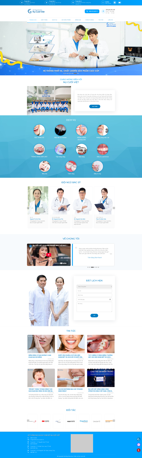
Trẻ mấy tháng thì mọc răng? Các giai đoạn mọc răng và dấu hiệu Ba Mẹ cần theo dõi (40, 390)
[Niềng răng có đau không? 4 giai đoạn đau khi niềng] (41, 344)
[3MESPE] (32, 421)
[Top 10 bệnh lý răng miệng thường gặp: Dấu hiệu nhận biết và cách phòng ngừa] (101, 344)
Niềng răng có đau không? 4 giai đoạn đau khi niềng (40, 356)
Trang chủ (32, 20)
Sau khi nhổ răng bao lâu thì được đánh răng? (70, 390)
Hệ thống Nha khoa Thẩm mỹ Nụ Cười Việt (44, 435)
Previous (1, 48)
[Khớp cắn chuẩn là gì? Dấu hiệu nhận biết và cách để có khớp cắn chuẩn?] (71, 344)
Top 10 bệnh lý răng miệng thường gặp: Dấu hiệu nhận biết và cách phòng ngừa (100, 356)
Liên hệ (110, 20)
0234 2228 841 (27, 4)
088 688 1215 (78, 4)
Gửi (94, 315)
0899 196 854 (33, 438)
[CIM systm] (45, 421)
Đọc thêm (94, 106)
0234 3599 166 (52, 4)
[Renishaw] (97, 421)
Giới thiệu (44, 20)
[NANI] (58, 421)
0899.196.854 (108, 3)
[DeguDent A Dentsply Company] (71, 421)
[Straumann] (110, 421)
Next (141, 48)
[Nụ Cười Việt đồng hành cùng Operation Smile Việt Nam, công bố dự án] (101, 378)
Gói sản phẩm (66, 20)
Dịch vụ (54, 20)
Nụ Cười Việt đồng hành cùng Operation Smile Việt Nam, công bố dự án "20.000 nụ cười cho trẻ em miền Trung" (100, 390)
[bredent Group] (84, 421)
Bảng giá (78, 20)
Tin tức (100, 20)
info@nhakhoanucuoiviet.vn (37, 439)
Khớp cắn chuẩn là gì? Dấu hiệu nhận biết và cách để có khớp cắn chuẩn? (70, 356)
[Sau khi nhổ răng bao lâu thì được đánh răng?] (71, 378)
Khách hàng (89, 20)
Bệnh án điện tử (93, 11)
